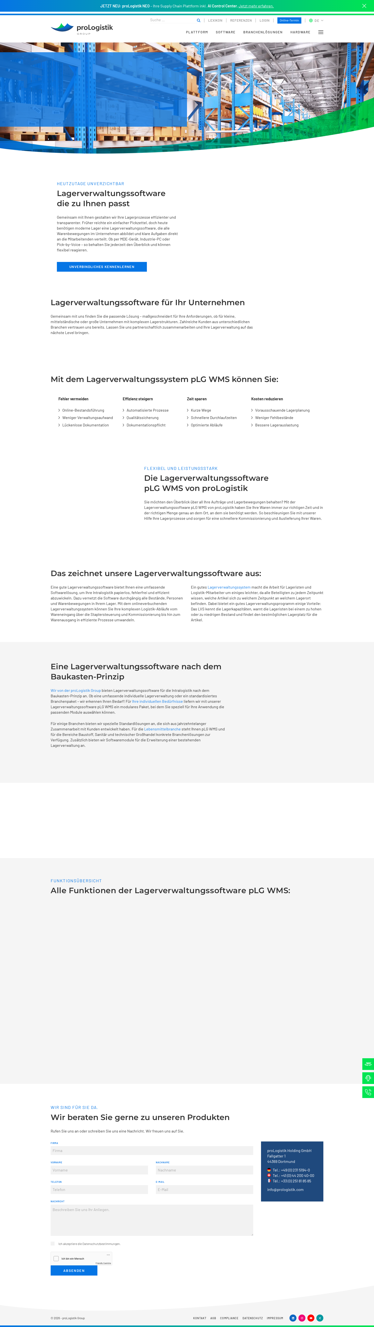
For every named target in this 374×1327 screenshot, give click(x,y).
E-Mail (160, 1181)
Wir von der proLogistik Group (76, 690)
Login (265, 20)
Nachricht (58, 1201)
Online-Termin (289, 20)
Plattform (197, 32)
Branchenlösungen (263, 32)
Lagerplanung (298, 410)
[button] (320, 32)
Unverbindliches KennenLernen (101, 266)
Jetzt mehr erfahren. (256, 6)
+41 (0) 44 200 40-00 (297, 1175)
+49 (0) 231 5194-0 (295, 1170)
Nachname (163, 1162)
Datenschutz (253, 1318)
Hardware (300, 32)
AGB (213, 1318)
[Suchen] (198, 20)
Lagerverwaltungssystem (229, 587)
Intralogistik (103, 592)
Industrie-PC (150, 239)
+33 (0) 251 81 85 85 (296, 1180)
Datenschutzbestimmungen (101, 1244)
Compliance (229, 1318)
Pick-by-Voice (68, 244)
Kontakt (199, 1318)
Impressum (275, 1318)
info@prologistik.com (285, 1189)
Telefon (56, 1181)
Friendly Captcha (103, 1263)
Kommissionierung (255, 518)
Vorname (56, 1162)
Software (226, 32)
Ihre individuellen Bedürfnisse (157, 701)
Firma (54, 1143)
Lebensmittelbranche (163, 729)
